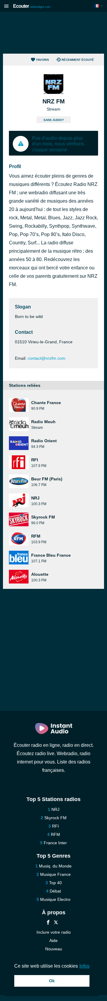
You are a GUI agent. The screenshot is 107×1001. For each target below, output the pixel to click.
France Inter (55, 842)
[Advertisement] (53, 33)
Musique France (55, 874)
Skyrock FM (55, 817)
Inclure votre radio (54, 932)
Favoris (42, 59)
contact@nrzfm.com (46, 358)
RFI (55, 826)
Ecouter (32, 6)
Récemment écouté (78, 59)
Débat (55, 891)
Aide (53, 940)
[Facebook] (48, 923)
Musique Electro (55, 899)
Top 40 (55, 882)
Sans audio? (53, 120)
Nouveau (53, 948)
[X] (56, 923)
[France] (99, 5)
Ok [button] (52, 980)
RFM (55, 834)
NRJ (55, 809)
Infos (84, 966)
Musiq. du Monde (55, 866)
